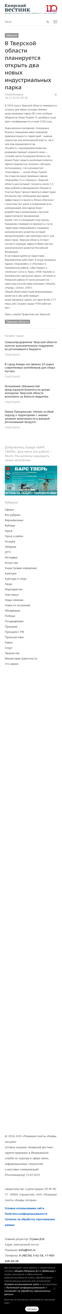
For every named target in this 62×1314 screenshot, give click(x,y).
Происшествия (14, 637)
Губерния (11, 35)
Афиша (9, 509)
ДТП (8, 552)
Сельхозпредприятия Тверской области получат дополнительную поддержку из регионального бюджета (31, 345)
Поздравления (14, 621)
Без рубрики (12, 515)
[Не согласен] (54, 1288)
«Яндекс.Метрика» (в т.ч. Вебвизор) (34, 1270)
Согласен (32, 1309)
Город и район (14, 536)
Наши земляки (14, 600)
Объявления (12, 610)
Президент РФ (14, 632)
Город (8, 531)
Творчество (12, 653)
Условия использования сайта (24, 1208)
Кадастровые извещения (21, 568)
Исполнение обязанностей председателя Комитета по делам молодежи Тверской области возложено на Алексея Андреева (27, 391)
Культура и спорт (16, 579)
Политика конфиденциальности (26, 1214)
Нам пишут (12, 594)
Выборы (10, 525)
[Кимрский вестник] (31, 9)
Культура (10, 573)
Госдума (10, 541)
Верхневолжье (14, 520)
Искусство (11, 563)
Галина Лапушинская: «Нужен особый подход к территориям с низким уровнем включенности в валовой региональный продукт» (29, 417)
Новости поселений (17, 605)
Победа (10, 616)
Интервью (11, 557)
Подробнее (12, 354)
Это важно (12, 664)
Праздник (11, 626)
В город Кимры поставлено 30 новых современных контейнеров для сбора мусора (30, 368)
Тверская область (17, 322)
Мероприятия (13, 589)
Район (9, 642)
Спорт (9, 648)
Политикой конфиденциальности (25, 1287)
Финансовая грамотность (21, 658)
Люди (8, 584)
